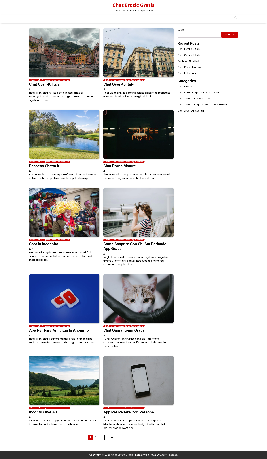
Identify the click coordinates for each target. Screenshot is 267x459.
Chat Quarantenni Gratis (124, 330)
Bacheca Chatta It (44, 166)
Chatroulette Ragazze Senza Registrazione (49, 80)
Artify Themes (168, 455)
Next (112, 437)
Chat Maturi (185, 86)
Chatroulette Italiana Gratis (194, 98)
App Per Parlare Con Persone (128, 412)
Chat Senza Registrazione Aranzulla (199, 92)
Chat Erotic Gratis (133, 5)
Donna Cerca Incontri (191, 110)
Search (182, 30)
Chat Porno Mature (119, 166)
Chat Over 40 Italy (44, 84)
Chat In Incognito (43, 244)
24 (106, 437)
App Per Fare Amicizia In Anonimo (59, 330)
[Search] (235, 17)
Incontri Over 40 (43, 412)
